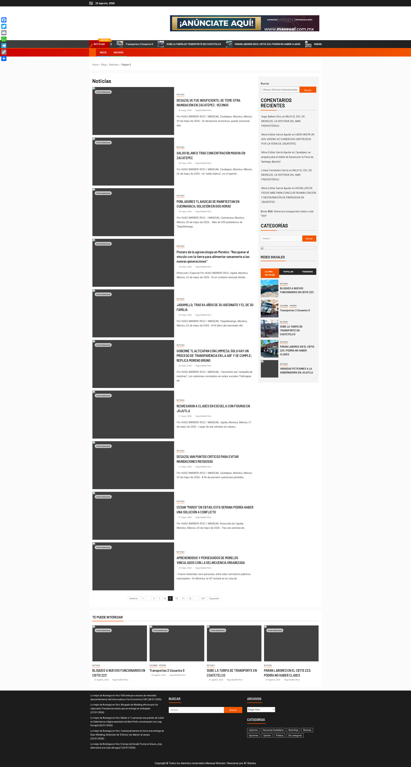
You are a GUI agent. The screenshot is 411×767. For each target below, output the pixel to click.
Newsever (233, 763)
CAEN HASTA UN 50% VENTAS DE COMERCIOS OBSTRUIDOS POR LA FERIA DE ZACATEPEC (287, 139)
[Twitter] (4, 26)
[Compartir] (4, 58)
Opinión (293, 306)
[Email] (4, 33)
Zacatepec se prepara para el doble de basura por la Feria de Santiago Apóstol (287, 157)
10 (176, 598)
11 (183, 598)
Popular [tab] (288, 271)
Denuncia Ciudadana (273, 730)
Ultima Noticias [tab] (270, 273)
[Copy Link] (4, 52)
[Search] (319, 52)
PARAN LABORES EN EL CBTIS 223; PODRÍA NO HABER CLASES (247, 44)
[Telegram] (4, 45)
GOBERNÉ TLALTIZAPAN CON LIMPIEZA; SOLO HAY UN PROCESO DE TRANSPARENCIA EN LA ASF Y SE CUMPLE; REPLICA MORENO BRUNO (214, 355)
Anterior (133, 598)
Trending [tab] (307, 271)
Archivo (118, 52)
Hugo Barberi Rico (203, 110)
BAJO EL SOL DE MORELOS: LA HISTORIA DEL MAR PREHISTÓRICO (283, 121)
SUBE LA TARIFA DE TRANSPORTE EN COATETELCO (174, 44)
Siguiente (214, 598)
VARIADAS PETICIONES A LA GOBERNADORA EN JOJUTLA (324, 44)
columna (284, 306)
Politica (279, 735)
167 (203, 598)
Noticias (180, 94)
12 (190, 598)
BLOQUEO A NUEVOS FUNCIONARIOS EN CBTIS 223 (297, 290)
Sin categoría (295, 735)
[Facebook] (4, 20)
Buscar (265, 83)
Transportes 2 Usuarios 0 (119, 44)
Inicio (103, 52)
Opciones (253, 735)
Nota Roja (293, 730)
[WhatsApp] (4, 39)
